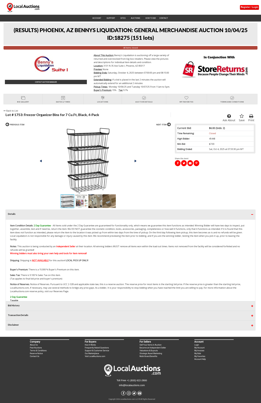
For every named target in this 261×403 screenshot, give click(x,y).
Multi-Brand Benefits (148, 356)
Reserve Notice (36, 353)
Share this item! (181, 158)
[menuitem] (98, 18)
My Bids (197, 353)
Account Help (200, 359)
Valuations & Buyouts (149, 350)
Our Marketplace (92, 353)
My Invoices (199, 350)
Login (196, 345)
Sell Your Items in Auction (150, 345)
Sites (123, 18)
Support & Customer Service (97, 350)
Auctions (135, 18)
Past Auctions (36, 348)
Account (96, 18)
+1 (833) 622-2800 (137, 380)
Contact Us (34, 356)
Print (251, 120)
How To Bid (150, 18)
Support (111, 18)
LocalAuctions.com (19, 287)
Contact (163, 18)
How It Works (90, 345)
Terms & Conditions (38, 350)
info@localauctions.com (132, 385)
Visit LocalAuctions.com (95, 356)
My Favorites (199, 356)
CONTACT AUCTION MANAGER (46, 82)
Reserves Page (60, 291)
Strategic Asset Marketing (151, 353)
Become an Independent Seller (153, 348)
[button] (88, 161)
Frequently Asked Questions (97, 348)
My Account (199, 348)
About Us (34, 345)
